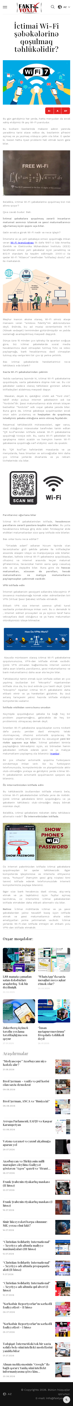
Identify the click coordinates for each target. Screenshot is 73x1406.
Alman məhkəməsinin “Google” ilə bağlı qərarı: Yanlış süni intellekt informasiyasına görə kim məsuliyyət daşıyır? (26, 1369)
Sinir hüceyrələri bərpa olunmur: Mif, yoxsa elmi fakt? (25, 1223)
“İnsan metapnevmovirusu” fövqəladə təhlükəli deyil (51, 1033)
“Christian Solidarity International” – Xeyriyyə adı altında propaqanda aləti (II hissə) (26, 1266)
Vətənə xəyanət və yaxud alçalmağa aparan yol (26, 1143)
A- (49, 110)
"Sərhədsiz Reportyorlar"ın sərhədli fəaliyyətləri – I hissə (27, 1325)
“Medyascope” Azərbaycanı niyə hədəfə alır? (24, 1063)
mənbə (54, 753)
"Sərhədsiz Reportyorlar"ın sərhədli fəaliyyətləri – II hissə (27, 1305)
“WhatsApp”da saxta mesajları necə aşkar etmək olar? (52, 980)
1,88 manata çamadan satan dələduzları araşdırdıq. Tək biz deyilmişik (17, 982)
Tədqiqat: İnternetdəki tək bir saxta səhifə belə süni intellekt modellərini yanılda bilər (27, 1347)
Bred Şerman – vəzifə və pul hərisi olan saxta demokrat (26, 1083)
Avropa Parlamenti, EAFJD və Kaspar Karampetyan (27, 1123)
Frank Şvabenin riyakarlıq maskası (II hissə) (26, 1183)
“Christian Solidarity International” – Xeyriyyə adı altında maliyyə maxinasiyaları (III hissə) (26, 1245)
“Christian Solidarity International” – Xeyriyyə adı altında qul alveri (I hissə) (26, 1286)
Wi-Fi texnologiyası (22, 242)
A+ (65, 110)
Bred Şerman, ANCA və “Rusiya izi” (26, 1101)
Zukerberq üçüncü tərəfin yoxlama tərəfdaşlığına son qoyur (15, 1033)
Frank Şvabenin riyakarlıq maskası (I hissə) (27, 1203)
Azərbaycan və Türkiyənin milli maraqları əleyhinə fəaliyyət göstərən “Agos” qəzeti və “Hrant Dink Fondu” (25, 1166)
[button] (5, 7)
